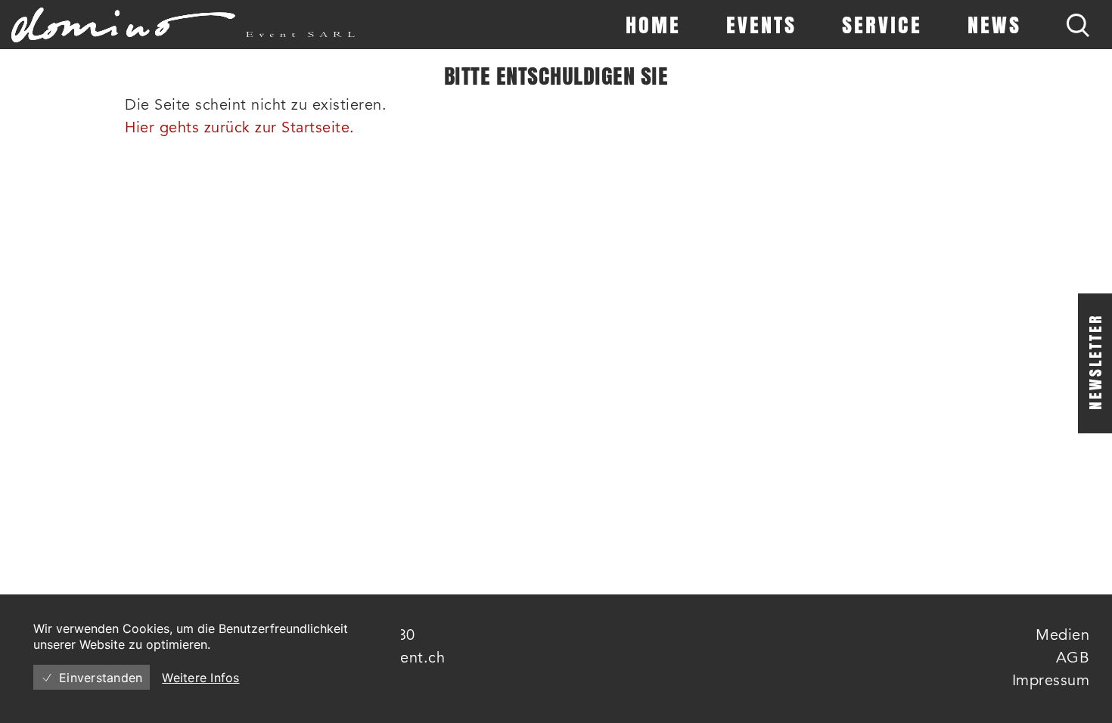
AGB (1073, 658)
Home (653, 24)
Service (882, 24)
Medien (1062, 636)
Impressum (1051, 681)
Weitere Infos (200, 678)
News (994, 24)
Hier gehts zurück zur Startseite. (240, 128)
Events (761, 24)
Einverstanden (100, 677)
